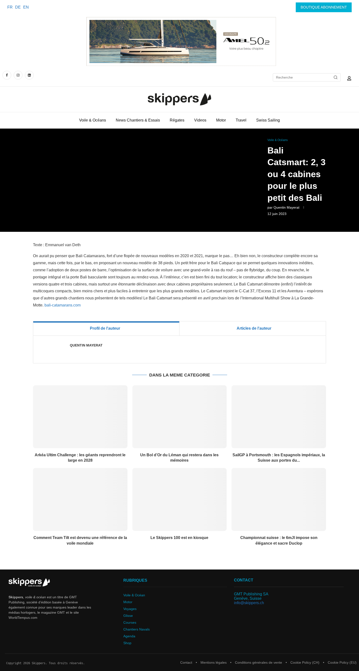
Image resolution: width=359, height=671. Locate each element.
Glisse (128, 615)
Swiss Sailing (268, 120)
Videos (200, 120)
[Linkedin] (29, 75)
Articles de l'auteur (254, 328)
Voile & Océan (134, 595)
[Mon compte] (349, 78)
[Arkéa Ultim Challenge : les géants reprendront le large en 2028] (80, 416)
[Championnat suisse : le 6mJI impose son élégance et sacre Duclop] (279, 499)
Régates (177, 120)
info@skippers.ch (249, 603)
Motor (221, 120)
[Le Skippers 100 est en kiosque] (179, 499)
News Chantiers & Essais (138, 120)
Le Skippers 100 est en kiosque (179, 538)
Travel (241, 120)
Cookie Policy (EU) (342, 662)
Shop (127, 643)
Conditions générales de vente (258, 662)
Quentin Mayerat (286, 207)
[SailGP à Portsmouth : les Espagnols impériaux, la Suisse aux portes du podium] (279, 416)
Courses (129, 622)
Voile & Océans (92, 120)
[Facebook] (7, 75)
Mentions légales (214, 662)
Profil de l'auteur (105, 328)
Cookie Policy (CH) (304, 662)
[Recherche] (335, 77)
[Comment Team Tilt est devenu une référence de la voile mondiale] (80, 499)
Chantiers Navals (136, 629)
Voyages (130, 608)
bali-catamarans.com (62, 305)
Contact (186, 662)
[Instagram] (18, 75)
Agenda (129, 636)
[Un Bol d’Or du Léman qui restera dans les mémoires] (179, 416)
